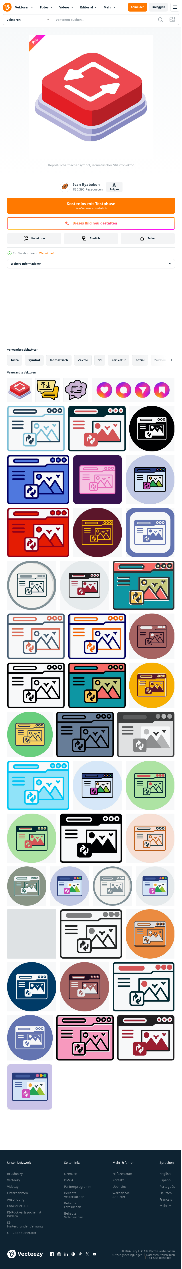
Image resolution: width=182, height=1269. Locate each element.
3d (100, 360)
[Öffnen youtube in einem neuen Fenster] (94, 1254)
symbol (34, 360)
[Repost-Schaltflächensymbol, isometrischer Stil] (19, 390)
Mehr (108, 7)
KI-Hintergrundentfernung (25, 1224)
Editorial (86, 7)
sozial (140, 360)
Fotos (44, 7)
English (161, 1174)
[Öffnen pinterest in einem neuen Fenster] (73, 1254)
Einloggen (158, 7)
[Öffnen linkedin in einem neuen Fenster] (66, 1254)
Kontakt (118, 1180)
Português (164, 1186)
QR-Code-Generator (21, 1233)
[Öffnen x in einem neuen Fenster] (87, 1254)
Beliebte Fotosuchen (72, 1205)
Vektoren (22, 7)
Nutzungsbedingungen (123, 1255)
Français (162, 1199)
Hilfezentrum (122, 1174)
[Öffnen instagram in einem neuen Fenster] (59, 1254)
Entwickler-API (17, 1206)
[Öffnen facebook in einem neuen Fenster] (52, 1254)
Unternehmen (17, 1193)
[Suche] (160, 19)
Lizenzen (70, 1174)
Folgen (114, 189)
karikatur (118, 360)
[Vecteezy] (7, 7)
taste (15, 360)
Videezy (12, 1186)
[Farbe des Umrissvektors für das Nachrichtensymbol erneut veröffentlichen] (47, 390)
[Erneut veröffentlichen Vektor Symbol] (36, 428)
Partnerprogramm (77, 1186)
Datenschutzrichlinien (157, 1255)
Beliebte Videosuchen (73, 1215)
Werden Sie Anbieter (121, 1195)
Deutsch (162, 1193)
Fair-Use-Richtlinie (156, 1257)
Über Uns (120, 1186)
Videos (64, 7)
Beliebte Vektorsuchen (74, 1195)
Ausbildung (15, 1199)
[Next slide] (164, 360)
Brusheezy (15, 1174)
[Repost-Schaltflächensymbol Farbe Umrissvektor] (75, 390)
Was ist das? (46, 253)
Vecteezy (13, 1180)
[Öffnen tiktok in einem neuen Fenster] (80, 1254)
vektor (83, 360)
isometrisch (59, 360)
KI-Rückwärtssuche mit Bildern (24, 1214)
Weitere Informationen (26, 264)
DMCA (68, 1180)
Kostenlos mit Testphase (91, 205)
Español (162, 1180)
